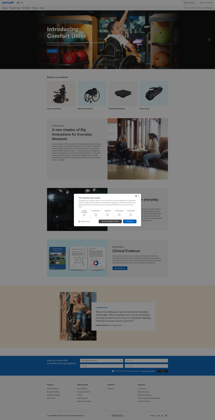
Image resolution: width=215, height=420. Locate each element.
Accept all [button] (129, 221)
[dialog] (107, 210)
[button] (84, 221)
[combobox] (136, 196)
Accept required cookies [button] (110, 221)
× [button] (138, 196)
